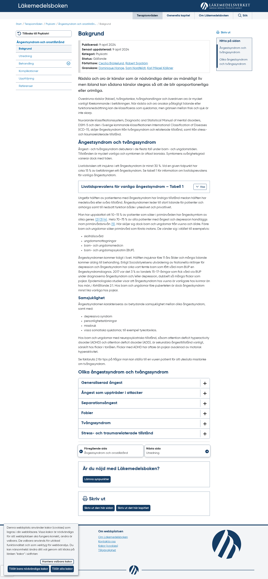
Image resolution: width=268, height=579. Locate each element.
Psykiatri (50, 24)
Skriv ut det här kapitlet (133, 508)
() (97, 219)
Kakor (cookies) (108, 546)
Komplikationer (28, 71)
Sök (245, 15)
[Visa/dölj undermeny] (68, 63)
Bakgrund (25, 48)
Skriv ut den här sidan (98, 508)
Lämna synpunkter (96, 479)
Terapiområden (147, 15)
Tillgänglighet (107, 550)
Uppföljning (26, 78)
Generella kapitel (178, 15)
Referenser (26, 86)
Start (19, 24)
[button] (200, 187)
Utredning (25, 56)
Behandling (26, 63)
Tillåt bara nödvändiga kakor (28, 569)
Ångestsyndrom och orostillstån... (77, 24)
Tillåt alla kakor (62, 569)
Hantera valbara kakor (57, 561)
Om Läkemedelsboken (214, 15)
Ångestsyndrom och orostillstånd (40, 42)
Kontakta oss (107, 541)
